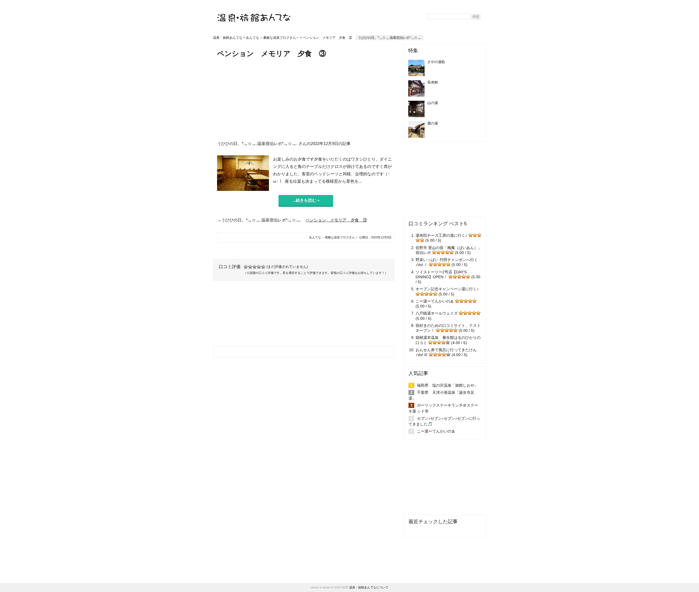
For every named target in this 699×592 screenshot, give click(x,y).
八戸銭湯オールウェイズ (437, 313)
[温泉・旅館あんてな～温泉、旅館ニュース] (254, 13)
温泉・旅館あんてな (227, 38)
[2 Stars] (250, 267)
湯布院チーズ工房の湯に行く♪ (441, 235)
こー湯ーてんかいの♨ (435, 301)
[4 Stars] (259, 267)
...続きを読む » (305, 200)
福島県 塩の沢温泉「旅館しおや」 (447, 385)
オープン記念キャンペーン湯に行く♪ (447, 289)
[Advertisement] (306, 99)
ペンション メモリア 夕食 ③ (336, 220)
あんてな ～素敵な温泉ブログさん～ (272, 38)
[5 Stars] (263, 267)
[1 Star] (246, 267)
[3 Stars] (254, 267)
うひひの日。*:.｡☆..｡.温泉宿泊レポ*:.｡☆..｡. (389, 38)
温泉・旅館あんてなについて (368, 587)
